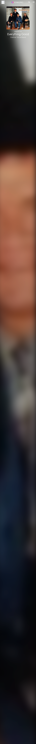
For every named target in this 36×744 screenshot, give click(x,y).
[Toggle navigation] (33, 2)
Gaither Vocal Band (18, 37)
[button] (27, 26)
